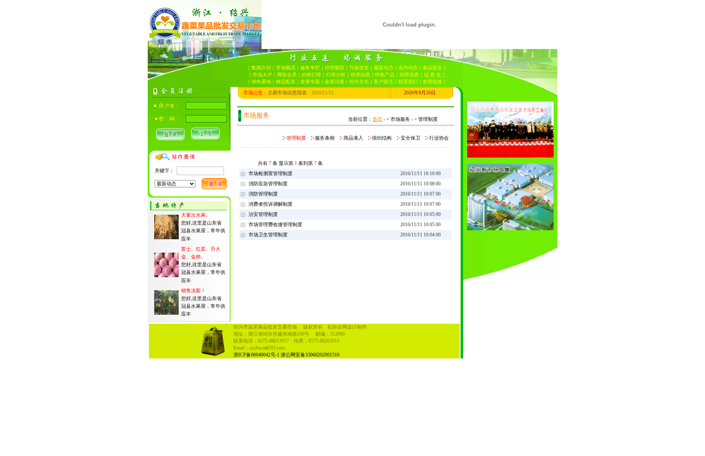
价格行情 (311, 75)
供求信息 (360, 75)
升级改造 (359, 68)
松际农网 (337, 327)
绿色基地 (261, 82)
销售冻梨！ (193, 291)
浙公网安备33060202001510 (310, 355)
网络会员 (287, 75)
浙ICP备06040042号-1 (256, 355)
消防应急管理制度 (268, 184)
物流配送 (285, 82)
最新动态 (383, 68)
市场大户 (262, 75)
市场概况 (285, 68)
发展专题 (310, 82)
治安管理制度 (263, 214)
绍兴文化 (359, 82)
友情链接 (432, 82)
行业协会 (438, 138)
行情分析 (336, 75)
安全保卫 (410, 138)
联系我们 (408, 82)
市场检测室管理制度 (270, 173)
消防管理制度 (263, 194)
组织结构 (382, 138)
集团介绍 (261, 68)
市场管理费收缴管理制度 (275, 224)
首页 (377, 119)
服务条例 (325, 138)
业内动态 (408, 68)
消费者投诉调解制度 (270, 204)
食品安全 (432, 68)
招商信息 (409, 75)
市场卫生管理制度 (268, 235)
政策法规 (334, 82)
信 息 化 (432, 75)
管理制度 (295, 138)
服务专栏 (310, 68)
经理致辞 (334, 68)
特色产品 (385, 75)
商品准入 (353, 138)
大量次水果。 (196, 215)
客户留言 (383, 82)
